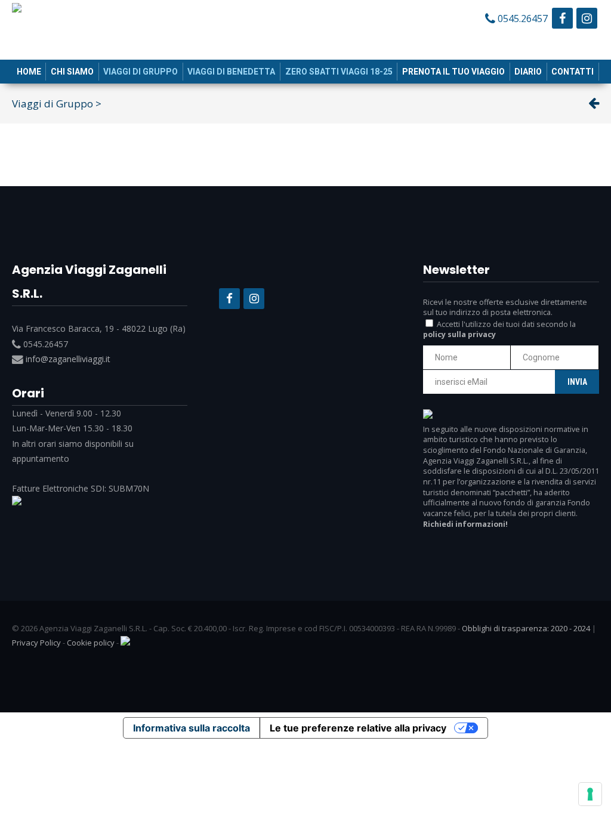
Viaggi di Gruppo (140, 71)
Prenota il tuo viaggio (453, 71)
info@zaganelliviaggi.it (68, 359)
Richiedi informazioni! (465, 524)
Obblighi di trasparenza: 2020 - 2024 (526, 628)
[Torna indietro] (593, 103)
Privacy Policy (36, 642)
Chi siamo (72, 71)
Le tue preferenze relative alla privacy (358, 728)
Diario (528, 71)
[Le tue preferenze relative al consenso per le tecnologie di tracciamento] (590, 794)
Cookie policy (91, 642)
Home (29, 71)
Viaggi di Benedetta (231, 71)
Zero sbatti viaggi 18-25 (339, 71)
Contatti (572, 71)
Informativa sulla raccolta (191, 728)
